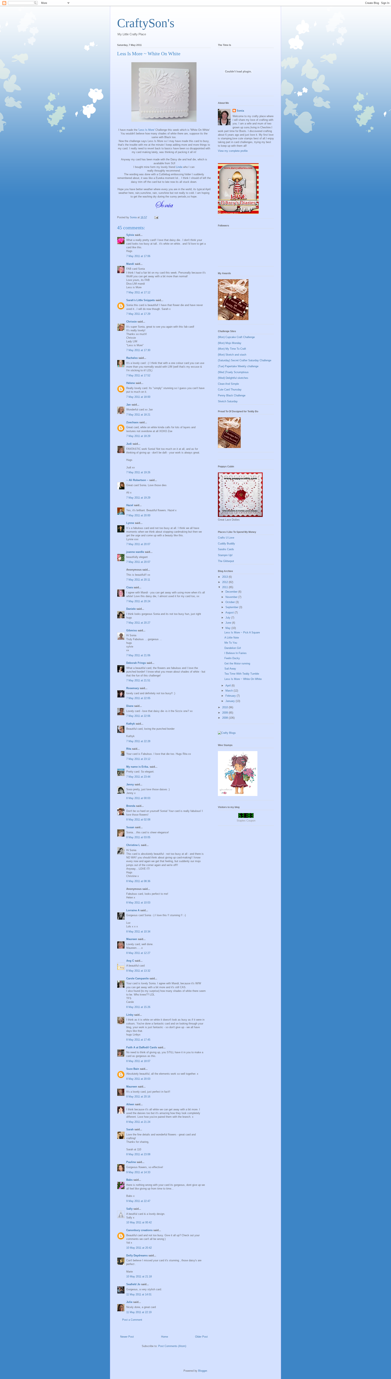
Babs (129, 1179)
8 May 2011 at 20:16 (138, 1096)
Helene (130, 383)
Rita (128, 748)
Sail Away (230, 668)
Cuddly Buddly (226, 543)
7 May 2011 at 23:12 (138, 758)
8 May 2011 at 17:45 (138, 1039)
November (231, 597)
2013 (225, 576)
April (228, 685)
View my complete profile (233, 150)
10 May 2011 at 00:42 (139, 1222)
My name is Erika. (137, 766)
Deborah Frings (136, 662)
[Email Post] (156, 217)
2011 (225, 587)
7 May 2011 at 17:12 (138, 292)
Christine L (133, 845)
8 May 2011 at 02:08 (138, 819)
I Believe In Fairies (235, 653)
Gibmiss (131, 630)
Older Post (201, 1336)
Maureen (131, 939)
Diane (129, 705)
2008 (225, 717)
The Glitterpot (226, 561)
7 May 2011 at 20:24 (138, 601)
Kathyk (130, 723)
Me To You (230, 642)
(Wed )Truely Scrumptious (233, 372)
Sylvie (130, 234)
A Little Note (231, 637)
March (229, 690)
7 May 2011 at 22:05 (138, 698)
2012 (225, 582)
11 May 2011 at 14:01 (139, 1294)
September (232, 607)
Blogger (202, 1370)
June (228, 622)
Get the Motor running (237, 663)
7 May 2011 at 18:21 (138, 414)
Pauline (131, 1162)
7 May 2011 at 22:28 (138, 741)
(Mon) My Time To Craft (232, 348)
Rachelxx (132, 357)
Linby (129, 1014)
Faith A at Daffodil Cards (141, 1047)
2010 (225, 707)
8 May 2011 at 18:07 (138, 1061)
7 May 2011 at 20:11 (138, 579)
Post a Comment (132, 1319)
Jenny (130, 784)
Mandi (130, 263)
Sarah (130, 1129)
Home (164, 1336)
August (230, 612)
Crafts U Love (226, 537)
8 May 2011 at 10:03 (138, 902)
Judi (129, 443)
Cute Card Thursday (230, 389)
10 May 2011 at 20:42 (139, 1247)
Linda (179, 166)
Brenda (130, 805)
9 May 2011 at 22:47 (138, 1201)
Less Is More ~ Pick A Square (242, 632)
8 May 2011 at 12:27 (138, 952)
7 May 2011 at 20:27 (138, 622)
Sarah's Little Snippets (140, 300)
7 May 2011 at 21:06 (138, 655)
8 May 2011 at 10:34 (138, 931)
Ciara (129, 587)
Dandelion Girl (232, 648)
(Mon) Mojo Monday (229, 343)
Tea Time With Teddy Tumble (241, 673)
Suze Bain (132, 1068)
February (231, 695)
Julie (129, 1302)
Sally (129, 1208)
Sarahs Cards (226, 549)
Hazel (129, 505)
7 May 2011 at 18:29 (138, 436)
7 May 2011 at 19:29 (138, 497)
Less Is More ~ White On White (243, 679)
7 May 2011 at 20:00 (138, 515)
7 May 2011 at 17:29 (138, 313)
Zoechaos (132, 422)
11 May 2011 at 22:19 (139, 1312)
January (230, 701)
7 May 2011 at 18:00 (138, 396)
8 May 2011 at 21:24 (138, 1121)
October (230, 602)
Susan (130, 827)
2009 (225, 712)
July (228, 617)
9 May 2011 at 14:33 (138, 1172)
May (228, 628)
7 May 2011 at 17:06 (138, 256)
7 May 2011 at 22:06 (138, 715)
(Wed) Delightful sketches (233, 377)
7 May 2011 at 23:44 (138, 776)
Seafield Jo (133, 1284)
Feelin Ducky (232, 658)
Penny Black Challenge (231, 395)
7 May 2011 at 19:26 (138, 472)
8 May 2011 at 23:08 (138, 1154)
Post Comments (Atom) (172, 1346)
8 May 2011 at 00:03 (138, 798)
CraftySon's (145, 23)
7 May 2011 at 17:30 (138, 350)
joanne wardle (135, 551)
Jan (129, 404)
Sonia (240, 110)
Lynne (130, 522)
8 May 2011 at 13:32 (138, 970)
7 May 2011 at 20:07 (138, 544)
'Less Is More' (146, 129)
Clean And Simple (228, 383)
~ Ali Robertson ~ (137, 480)
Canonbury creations (139, 1230)
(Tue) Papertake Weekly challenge (238, 366)
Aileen (130, 1104)
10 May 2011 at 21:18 (139, 1276)
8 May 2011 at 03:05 (138, 837)
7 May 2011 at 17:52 (138, 375)
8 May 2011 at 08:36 (138, 881)
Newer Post (127, 1336)
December (231, 591)
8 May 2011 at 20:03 (138, 1078)
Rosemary (132, 688)
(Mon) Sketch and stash (232, 354)
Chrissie (131, 321)
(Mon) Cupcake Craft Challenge (236, 337)
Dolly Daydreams (137, 1255)
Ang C (130, 960)
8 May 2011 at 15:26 (138, 1007)
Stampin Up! (225, 555)
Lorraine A (132, 910)
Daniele (131, 608)
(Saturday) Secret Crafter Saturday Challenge (244, 360)
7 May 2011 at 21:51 (138, 680)
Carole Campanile (137, 978)
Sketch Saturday (228, 401)
